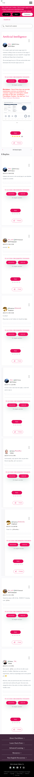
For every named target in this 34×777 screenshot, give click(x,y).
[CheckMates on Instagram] (23, 768)
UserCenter (17, 775)
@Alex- (8, 600)
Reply (15, 133)
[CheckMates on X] (14, 768)
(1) (22, 136)
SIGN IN (23, 81)
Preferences (27, 14)
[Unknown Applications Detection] (2, 149)
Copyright (12, 773)
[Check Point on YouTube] (17, 768)
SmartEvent (7, 19)
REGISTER (11, 81)
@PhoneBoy (15, 529)
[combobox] (17, 26)
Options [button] (30, 20)
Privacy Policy (28, 9)
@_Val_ (11, 461)
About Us (27, 773)
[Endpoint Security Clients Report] (31, 149)
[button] (6, 14)
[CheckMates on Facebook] (20, 768)
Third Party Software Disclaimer (16, 97)
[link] (10, 768)
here (26, 319)
